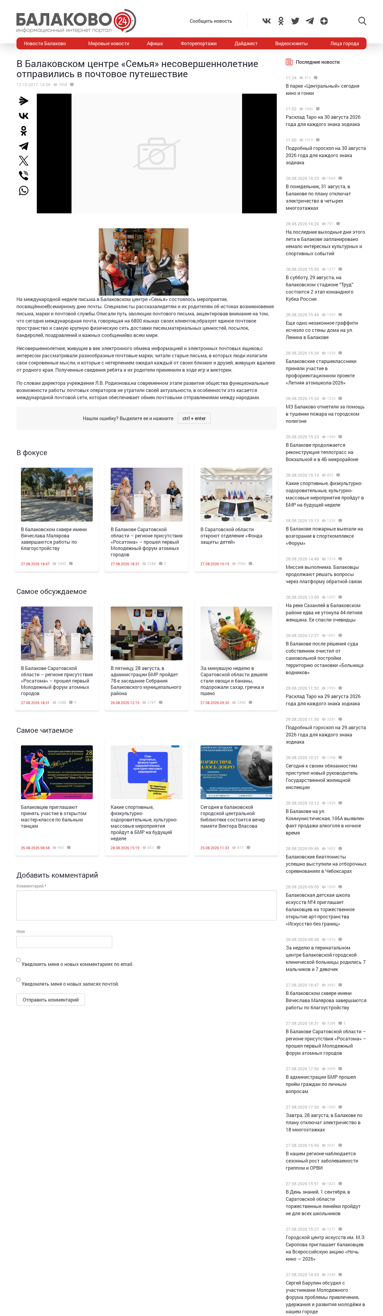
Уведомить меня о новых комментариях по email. (77, 964)
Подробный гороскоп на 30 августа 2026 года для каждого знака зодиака (326, 155)
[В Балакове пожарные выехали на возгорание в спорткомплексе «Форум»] (339, 520)
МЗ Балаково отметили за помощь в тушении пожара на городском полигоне (325, 413)
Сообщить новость (211, 21)
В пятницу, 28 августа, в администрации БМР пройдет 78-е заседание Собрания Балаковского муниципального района (146, 680)
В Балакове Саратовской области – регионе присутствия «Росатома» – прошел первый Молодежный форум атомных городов (147, 541)
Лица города (344, 43)
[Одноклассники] (26, 131)
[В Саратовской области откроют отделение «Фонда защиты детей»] (236, 495)
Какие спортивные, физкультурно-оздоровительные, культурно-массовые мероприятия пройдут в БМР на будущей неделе (144, 822)
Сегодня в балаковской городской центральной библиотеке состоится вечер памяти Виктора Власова (232, 816)
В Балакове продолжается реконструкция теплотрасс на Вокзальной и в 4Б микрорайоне (322, 452)
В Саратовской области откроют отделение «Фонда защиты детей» (231, 535)
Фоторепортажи (199, 43)
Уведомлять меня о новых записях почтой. (70, 984)
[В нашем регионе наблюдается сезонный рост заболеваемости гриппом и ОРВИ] (339, 1145)
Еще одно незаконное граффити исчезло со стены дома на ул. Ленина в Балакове (322, 330)
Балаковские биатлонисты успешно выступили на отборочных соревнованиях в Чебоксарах (326, 863)
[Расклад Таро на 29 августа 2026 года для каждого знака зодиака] (339, 688)
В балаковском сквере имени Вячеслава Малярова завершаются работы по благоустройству (54, 538)
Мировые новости (108, 43)
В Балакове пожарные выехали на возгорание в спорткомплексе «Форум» (324, 535)
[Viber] (26, 175)
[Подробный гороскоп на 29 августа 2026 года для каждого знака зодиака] (339, 719)
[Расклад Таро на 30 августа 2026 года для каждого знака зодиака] (317, 109)
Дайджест (246, 43)
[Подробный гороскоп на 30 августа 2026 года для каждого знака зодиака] (317, 140)
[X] (26, 161)
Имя (20, 931)
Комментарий (31, 886)
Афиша (155, 43)
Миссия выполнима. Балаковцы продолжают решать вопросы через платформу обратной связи (324, 574)
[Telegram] (26, 146)
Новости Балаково (45, 43)
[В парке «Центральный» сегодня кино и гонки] (315, 78)
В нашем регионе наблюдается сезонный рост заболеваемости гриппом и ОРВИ (322, 1160)
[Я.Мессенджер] (26, 101)
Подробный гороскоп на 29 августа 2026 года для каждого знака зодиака (326, 734)
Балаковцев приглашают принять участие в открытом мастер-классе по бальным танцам (53, 816)
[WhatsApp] (26, 190)
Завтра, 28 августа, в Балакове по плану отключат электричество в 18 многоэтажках (324, 1122)
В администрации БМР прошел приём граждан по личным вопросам (321, 1084)
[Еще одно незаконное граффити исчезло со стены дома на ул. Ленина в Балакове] (339, 315)
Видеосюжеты (291, 43)
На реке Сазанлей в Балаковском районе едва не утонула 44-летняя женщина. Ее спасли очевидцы (324, 612)
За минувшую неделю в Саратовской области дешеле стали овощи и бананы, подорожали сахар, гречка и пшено (234, 680)
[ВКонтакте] (26, 116)
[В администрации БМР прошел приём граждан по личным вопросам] (339, 1069)
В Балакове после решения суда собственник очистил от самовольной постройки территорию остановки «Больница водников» (325, 657)
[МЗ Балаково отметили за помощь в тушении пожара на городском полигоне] (339, 398)
